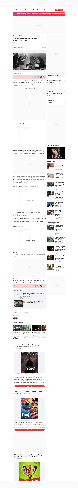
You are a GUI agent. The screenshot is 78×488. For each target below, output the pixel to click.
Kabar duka (15, 84)
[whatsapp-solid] (35, 77)
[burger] (64, 9)
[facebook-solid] (38, 77)
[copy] (44, 77)
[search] (53, 9)
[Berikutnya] (46, 329)
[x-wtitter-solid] (41, 77)
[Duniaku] (15, 9)
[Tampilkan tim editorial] (45, 318)
